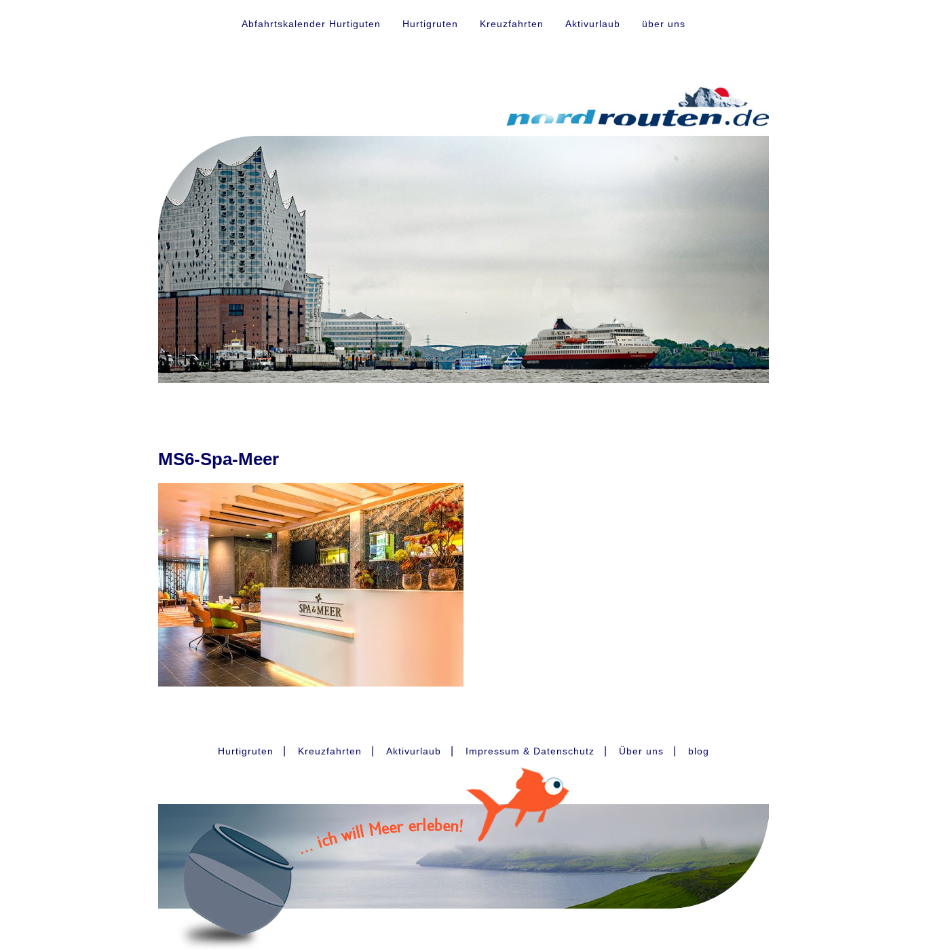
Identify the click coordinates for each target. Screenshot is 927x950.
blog (698, 751)
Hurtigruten (430, 23)
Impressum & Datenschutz (530, 751)
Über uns (641, 751)
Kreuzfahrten (512, 23)
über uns (663, 23)
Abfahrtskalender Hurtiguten (311, 23)
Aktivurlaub (592, 23)
